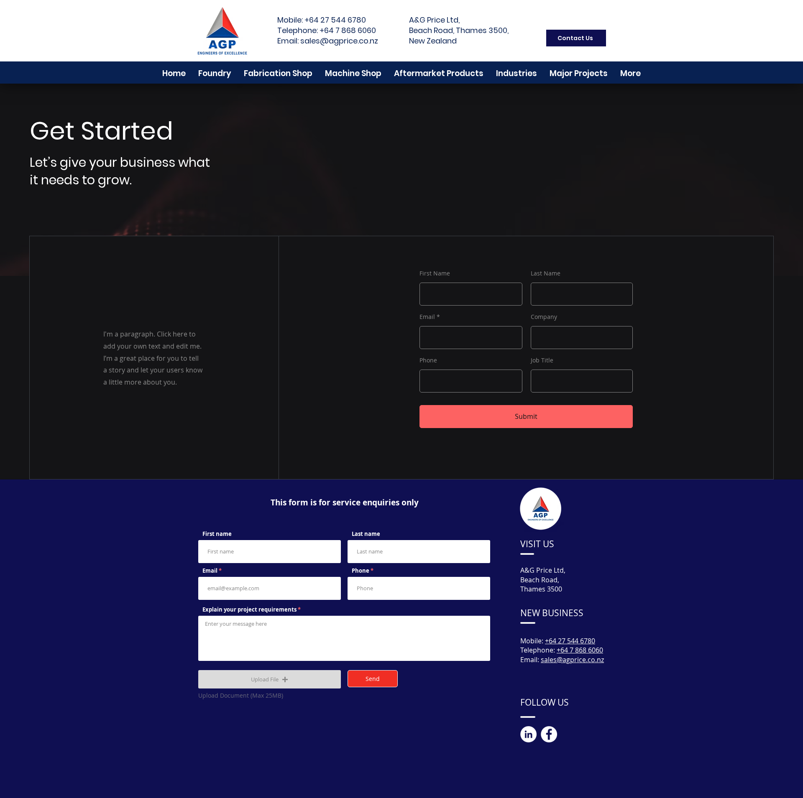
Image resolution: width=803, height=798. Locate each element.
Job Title (542, 360)
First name (217, 534)
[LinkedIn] (528, 734)
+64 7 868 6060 (348, 30)
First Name (434, 273)
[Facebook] (549, 734)
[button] (630, 73)
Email (427, 317)
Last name (366, 534)
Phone (428, 360)
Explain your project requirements (250, 609)
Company (544, 317)
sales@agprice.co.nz (339, 41)
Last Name (545, 273)
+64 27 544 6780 (335, 20)
